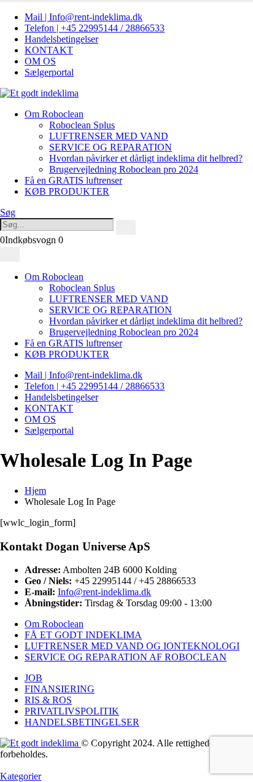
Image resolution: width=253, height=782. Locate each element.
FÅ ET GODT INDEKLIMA (83, 635)
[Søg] (126, 227)
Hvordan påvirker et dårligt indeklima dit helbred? (146, 158)
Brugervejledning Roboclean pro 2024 (123, 169)
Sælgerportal (49, 72)
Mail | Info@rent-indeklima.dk (83, 17)
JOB (33, 678)
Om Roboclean (54, 114)
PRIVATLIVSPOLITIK (72, 711)
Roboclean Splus (82, 125)
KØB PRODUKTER (67, 191)
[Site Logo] (39, 93)
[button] (7, 212)
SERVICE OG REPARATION (110, 147)
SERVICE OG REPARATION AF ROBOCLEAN (126, 657)
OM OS (40, 61)
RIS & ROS (48, 700)
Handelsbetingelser (61, 39)
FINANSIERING (60, 689)
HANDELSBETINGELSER (82, 722)
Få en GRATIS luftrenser (73, 180)
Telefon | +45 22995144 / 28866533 (95, 28)
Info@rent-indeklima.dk (104, 592)
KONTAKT (49, 50)
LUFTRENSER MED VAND (108, 136)
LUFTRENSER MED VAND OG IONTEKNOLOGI (132, 646)
